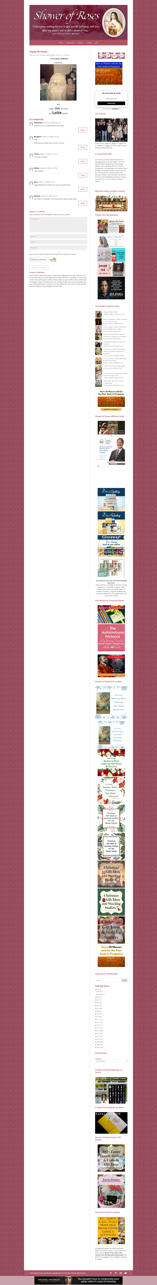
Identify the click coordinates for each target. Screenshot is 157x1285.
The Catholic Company (113, 587)
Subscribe (111, 103)
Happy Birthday (50, 55)
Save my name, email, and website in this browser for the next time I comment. (52, 254)
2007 (99, 1047)
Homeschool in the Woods (110, 589)
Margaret (37, 137)
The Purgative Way (117, 593)
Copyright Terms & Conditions (111, 1257)
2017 (99, 1019)
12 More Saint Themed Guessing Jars (114, 366)
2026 (98, 989)
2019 (99, 1014)
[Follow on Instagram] (121, 1273)
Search (124, 980)
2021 (99, 1008)
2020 (99, 1011)
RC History (115, 596)
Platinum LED (107, 593)
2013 (99, 1031)
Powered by (107, 109)
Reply (82, 130)
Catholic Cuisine (117, 191)
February (101, 994)
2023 (99, 1003)
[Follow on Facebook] (111, 1273)
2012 (99, 1033)
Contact (89, 43)
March (100, 991)
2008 (99, 1045)
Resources (70, 43)
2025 (99, 997)
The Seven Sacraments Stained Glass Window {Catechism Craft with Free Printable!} (114, 351)
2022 (99, 1005)
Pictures (58, 55)
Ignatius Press (102, 587)
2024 (99, 1000)
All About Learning (121, 585)
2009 (99, 1042)
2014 (99, 1028)
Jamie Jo (37, 196)
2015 (99, 1025)
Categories (98, 1059)
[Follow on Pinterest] (116, 1273)
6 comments (65, 55)
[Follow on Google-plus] (126, 1273)
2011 (99, 1036)
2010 (99, 1039)
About (80, 43)
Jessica (33, 55)
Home (61, 43)
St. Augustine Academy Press (117, 591)
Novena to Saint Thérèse (110, 312)
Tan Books (99, 593)
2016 (99, 1022)
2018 (99, 1017)
